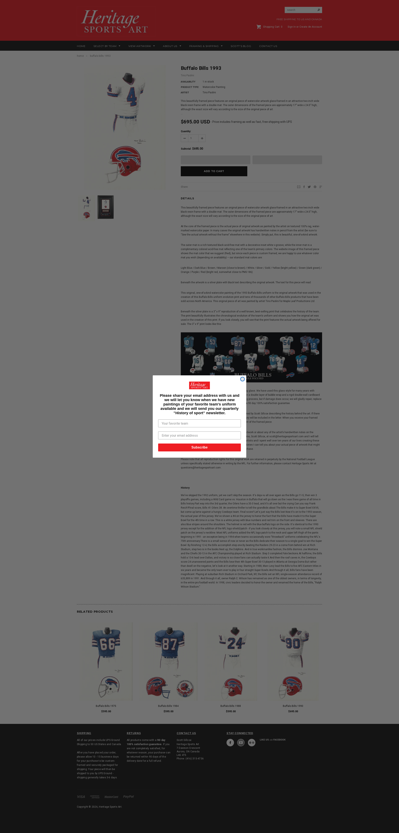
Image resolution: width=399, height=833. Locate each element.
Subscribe (199, 447)
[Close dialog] (242, 379)
